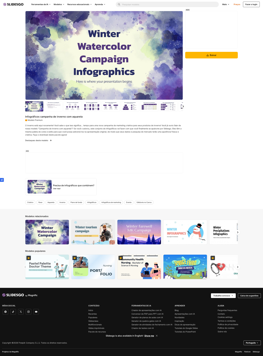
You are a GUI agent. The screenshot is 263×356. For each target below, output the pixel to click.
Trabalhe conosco (221, 295)
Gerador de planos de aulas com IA (147, 317)
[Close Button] (156, 336)
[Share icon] (178, 15)
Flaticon (247, 352)
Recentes (92, 314)
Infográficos (91, 202)
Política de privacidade (228, 324)
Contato (221, 314)
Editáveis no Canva (144, 202)
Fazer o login (251, 4)
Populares (92, 317)
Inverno (62, 202)
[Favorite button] (171, 15)
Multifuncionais (95, 324)
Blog (177, 310)
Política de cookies (226, 328)
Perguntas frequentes (227, 310)
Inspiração (179, 321)
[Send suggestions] (2, 180)
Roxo (40, 202)
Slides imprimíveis (96, 328)
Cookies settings (225, 317)
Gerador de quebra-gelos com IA (146, 321)
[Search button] (119, 4)
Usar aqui (56, 188)
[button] (183, 106)
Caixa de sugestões (249, 295)
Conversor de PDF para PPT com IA (147, 314)
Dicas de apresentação (185, 324)
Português (251, 343)
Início (90, 310)
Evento (129, 202)
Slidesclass (93, 321)
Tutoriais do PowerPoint (185, 332)
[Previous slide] (25, 232)
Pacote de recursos (97, 332)
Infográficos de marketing (111, 202)
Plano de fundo (76, 202)
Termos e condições (227, 321)
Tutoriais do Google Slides (186, 328)
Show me (149, 335)
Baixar (213, 55)
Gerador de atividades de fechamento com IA (152, 324)
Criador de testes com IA (143, 328)
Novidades (179, 317)
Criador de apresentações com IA (146, 310)
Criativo (30, 202)
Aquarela (51, 202)
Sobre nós (222, 331)
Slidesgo (256, 352)
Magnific (238, 352)
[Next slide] (178, 55)
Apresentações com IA (185, 314)
